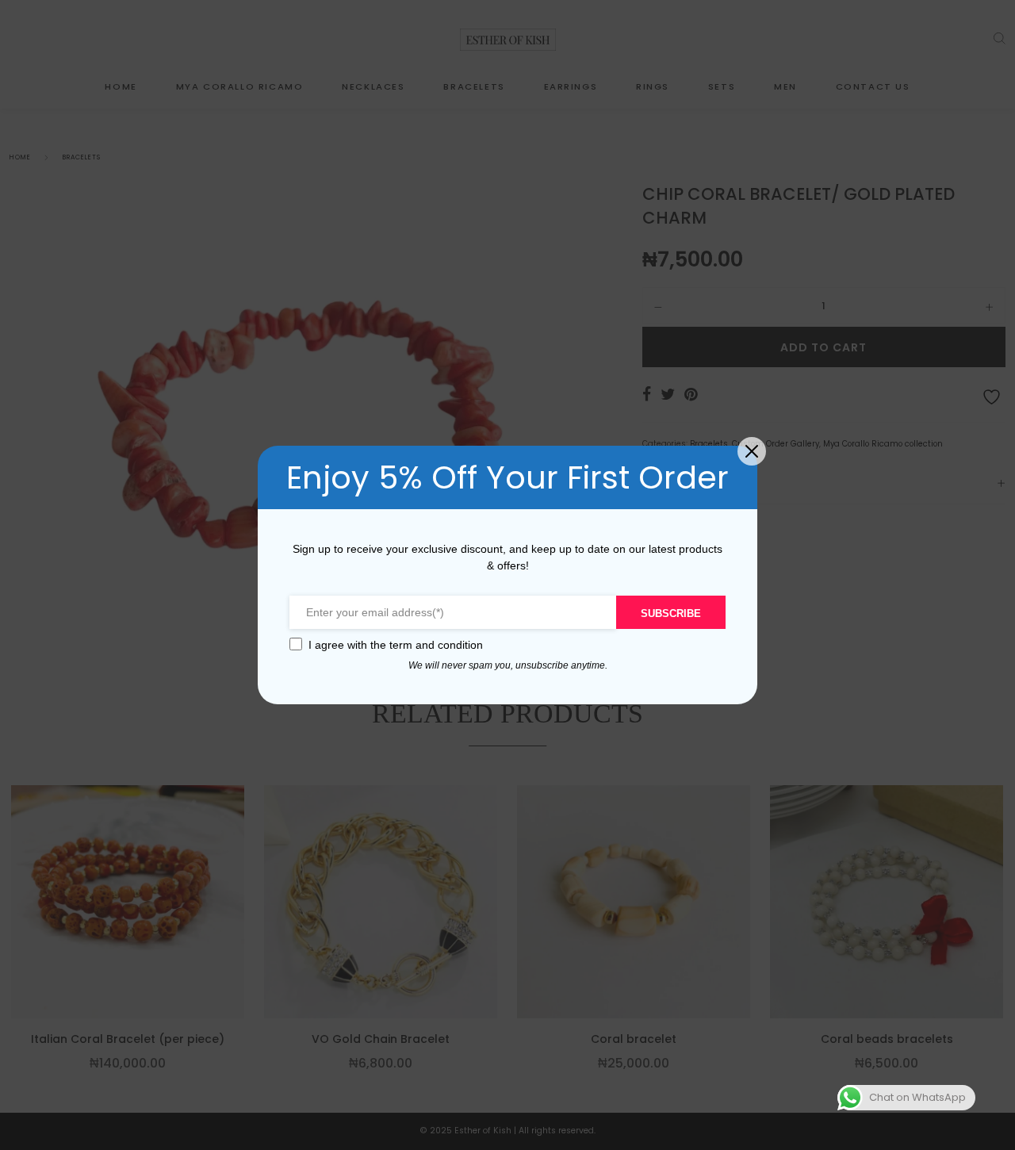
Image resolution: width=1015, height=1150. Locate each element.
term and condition (436, 644)
